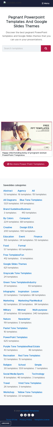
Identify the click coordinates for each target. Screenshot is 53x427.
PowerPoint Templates (15, 339)
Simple (41, 366)
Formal (25, 247)
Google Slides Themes (15, 266)
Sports (24, 376)
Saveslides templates (29, 410)
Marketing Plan (26, 302)
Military (10, 312)
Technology (38, 376)
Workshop (10, 394)
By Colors (11, 220)
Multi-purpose (40, 312)
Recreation (10, 357)
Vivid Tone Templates (29, 385)
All (39, 192)
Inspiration (24, 293)
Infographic (10, 293)
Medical (41, 302)
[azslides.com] (12, 2)
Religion (10, 366)
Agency (24, 192)
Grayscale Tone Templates (17, 275)
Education (10, 238)
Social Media (9, 376)
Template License (41, 419)
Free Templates (11, 257)
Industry (35, 284)
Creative (11, 229)
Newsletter (24, 321)
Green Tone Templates (15, 284)
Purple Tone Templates (15, 348)
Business (28, 211)
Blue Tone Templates (31, 202)
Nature (10, 321)
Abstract (10, 192)
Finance (41, 238)
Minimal (25, 312)
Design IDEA (27, 229)
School (26, 366)
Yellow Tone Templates (30, 394)
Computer (27, 220)
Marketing (10, 302)
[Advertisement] (26, 87)
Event (26, 238)
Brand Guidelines (12, 211)
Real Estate (35, 348)
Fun (26, 257)
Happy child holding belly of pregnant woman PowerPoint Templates (24, 154)
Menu (46, 3)
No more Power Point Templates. (27, 164)
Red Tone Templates (29, 357)
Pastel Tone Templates (15, 330)
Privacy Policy (26, 419)
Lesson (38, 293)
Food (10, 247)
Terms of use (11, 419)
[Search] (46, 48)
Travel (10, 385)
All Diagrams (11, 202)
